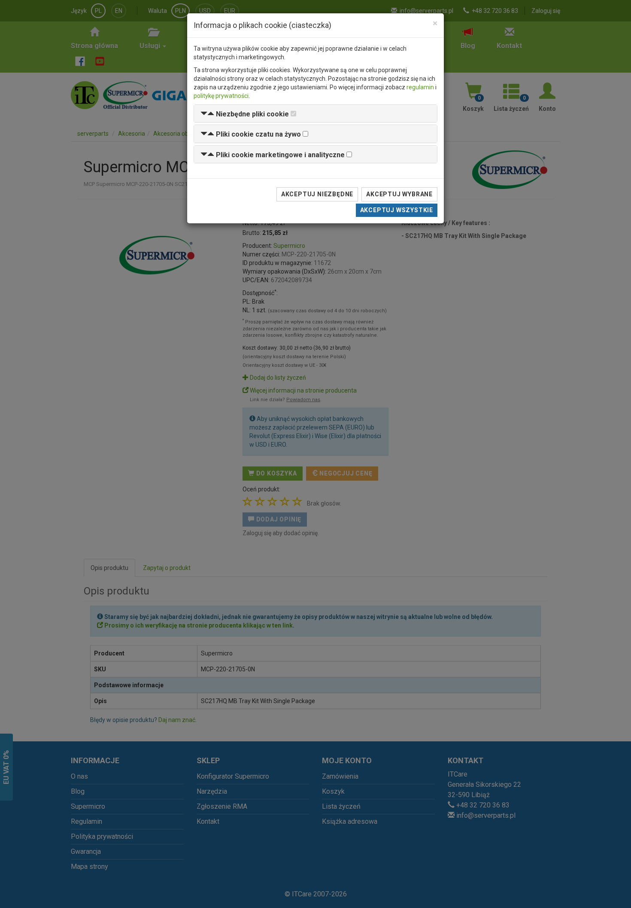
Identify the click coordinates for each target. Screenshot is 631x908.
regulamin (420, 87)
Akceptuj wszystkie (396, 210)
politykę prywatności (221, 95)
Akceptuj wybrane (399, 194)
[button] (244, 114)
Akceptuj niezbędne (317, 194)
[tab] (315, 113)
